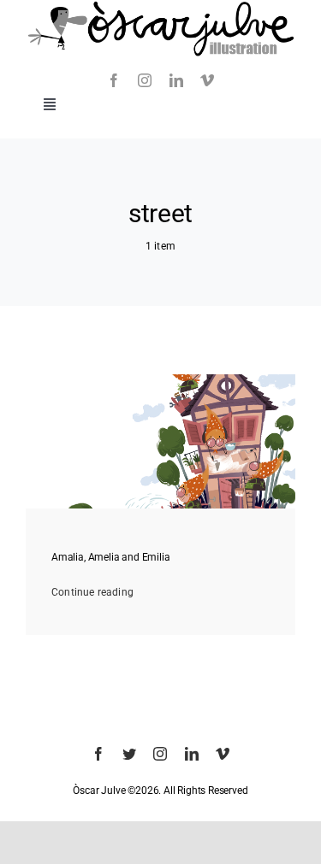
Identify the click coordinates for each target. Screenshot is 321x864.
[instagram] (145, 80)
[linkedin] (176, 80)
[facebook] (114, 80)
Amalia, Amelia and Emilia (110, 557)
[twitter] (129, 754)
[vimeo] (207, 80)
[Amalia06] (160, 379)
